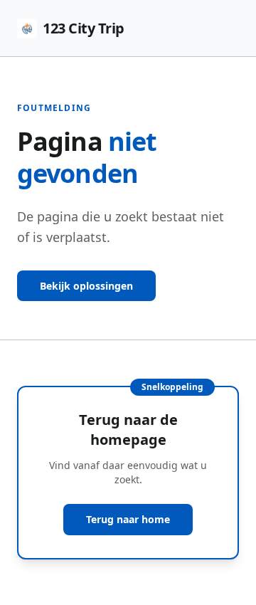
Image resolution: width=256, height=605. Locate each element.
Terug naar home (128, 519)
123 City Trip (83, 28)
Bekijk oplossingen (86, 286)
